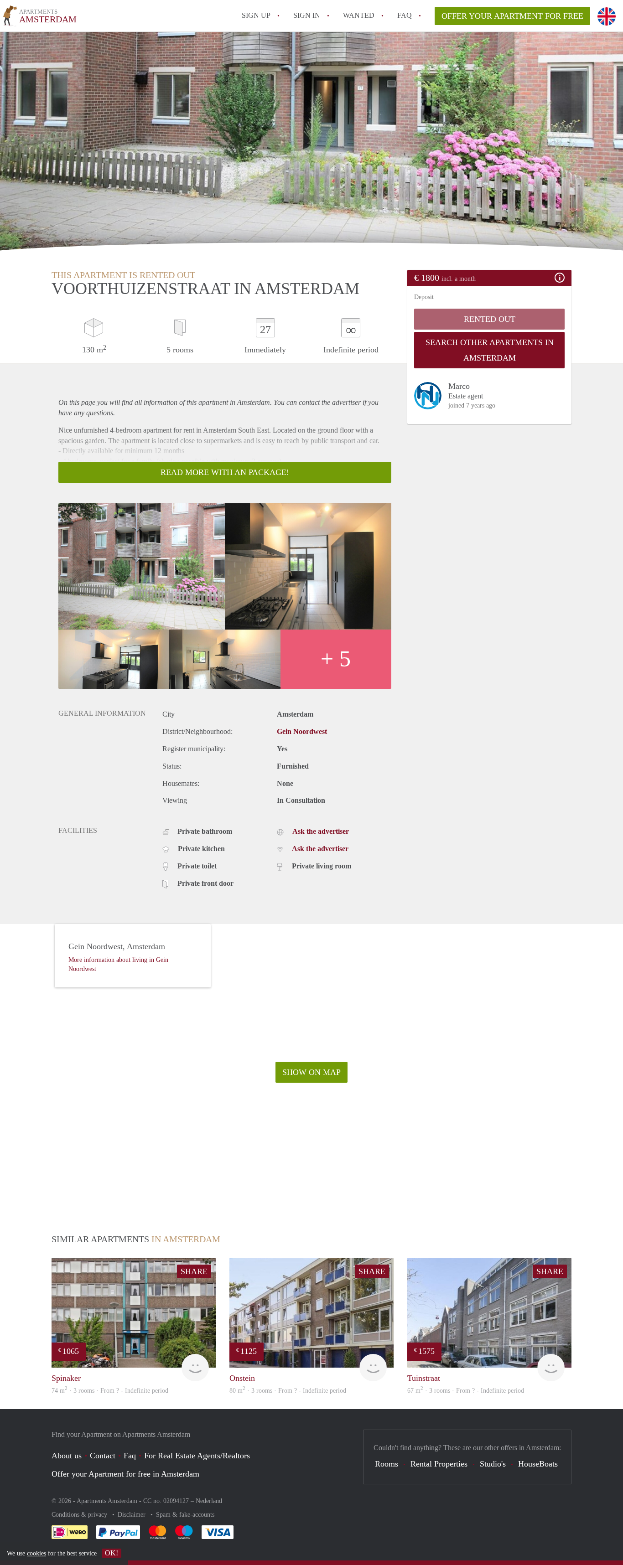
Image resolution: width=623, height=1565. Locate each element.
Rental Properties (438, 1463)
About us (67, 1455)
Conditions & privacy (80, 1514)
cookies (36, 1553)
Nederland (209, 1501)
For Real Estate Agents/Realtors (197, 1455)
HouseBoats (538, 1463)
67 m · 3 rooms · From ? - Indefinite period (465, 1390)
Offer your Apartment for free (512, 16)
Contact (102, 1455)
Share (194, 1271)
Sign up (256, 15)
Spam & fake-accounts (185, 1514)
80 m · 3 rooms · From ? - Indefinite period (287, 1390)
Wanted (358, 15)
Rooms (386, 1463)
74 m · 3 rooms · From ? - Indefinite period (110, 1390)
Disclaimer (132, 1514)
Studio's (493, 1463)
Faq (130, 1455)
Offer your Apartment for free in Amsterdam (125, 1473)
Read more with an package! (225, 472)
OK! (111, 1553)
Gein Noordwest (302, 731)
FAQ (404, 15)
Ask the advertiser (320, 831)
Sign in (306, 15)
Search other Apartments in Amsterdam (490, 350)
